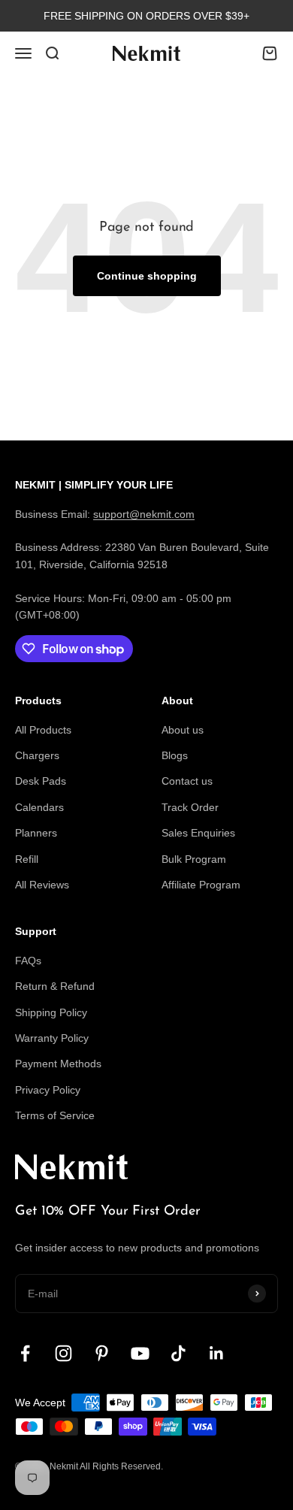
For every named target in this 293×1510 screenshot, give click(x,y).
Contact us (187, 781)
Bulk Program (194, 859)
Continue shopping (147, 276)
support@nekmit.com (144, 514)
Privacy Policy (47, 1090)
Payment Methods (58, 1064)
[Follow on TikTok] (178, 1353)
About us (183, 730)
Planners (36, 833)
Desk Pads (40, 781)
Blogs (175, 755)
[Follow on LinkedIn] (217, 1353)
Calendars (39, 807)
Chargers (37, 755)
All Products (43, 730)
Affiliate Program (201, 885)
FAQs (28, 961)
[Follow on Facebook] (25, 1353)
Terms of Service (55, 1115)
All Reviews (42, 885)
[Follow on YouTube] (140, 1353)
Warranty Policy (52, 1038)
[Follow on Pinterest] (102, 1353)
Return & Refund (55, 986)
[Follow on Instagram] (63, 1353)
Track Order (190, 807)
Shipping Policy (51, 1012)
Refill (26, 859)
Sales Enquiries (198, 833)
